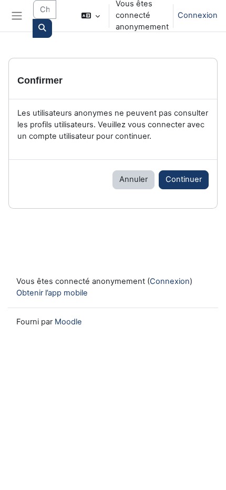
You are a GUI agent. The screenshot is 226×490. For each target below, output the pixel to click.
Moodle (68, 321)
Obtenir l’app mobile (52, 293)
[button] (91, 16)
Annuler (133, 179)
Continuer (184, 179)
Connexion (198, 15)
